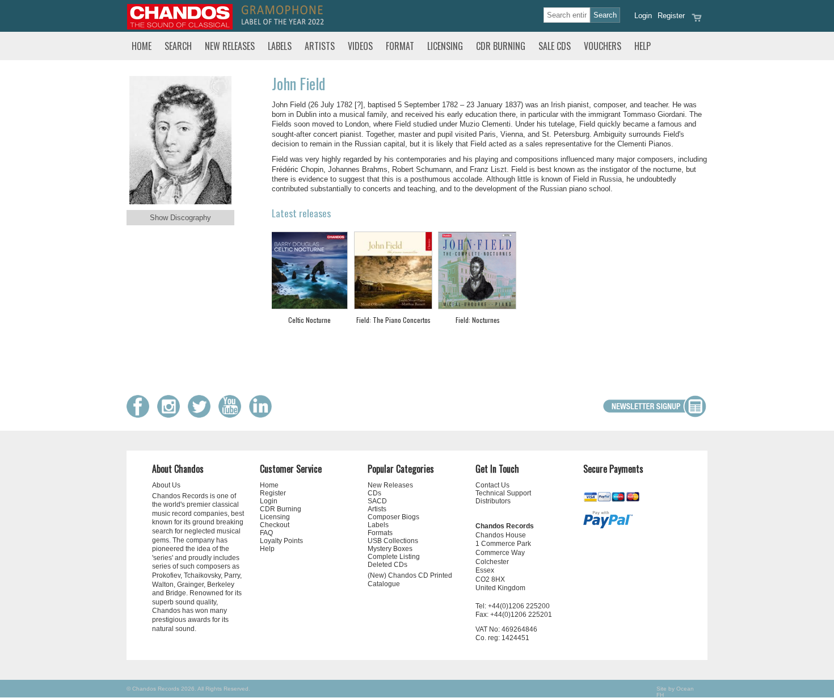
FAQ (266, 533)
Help (642, 46)
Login (643, 15)
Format (400, 46)
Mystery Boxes (390, 549)
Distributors (493, 501)
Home (141, 46)
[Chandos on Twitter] (202, 415)
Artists (320, 46)
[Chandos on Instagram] (171, 415)
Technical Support (503, 493)
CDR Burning (500, 46)
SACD (377, 501)
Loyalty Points (281, 541)
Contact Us (492, 485)
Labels (280, 46)
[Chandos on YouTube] (232, 415)
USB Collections (393, 541)
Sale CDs (554, 46)
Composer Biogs (393, 517)
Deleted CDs (387, 565)
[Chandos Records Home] (180, 27)
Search (178, 46)
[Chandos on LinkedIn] (263, 415)
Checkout (274, 525)
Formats (380, 533)
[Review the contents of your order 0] (697, 21)
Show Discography (180, 217)
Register (671, 15)
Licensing (445, 46)
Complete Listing (394, 557)
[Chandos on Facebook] (141, 415)
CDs (374, 493)
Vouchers (602, 46)
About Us (166, 485)
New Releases (230, 46)
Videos (360, 46)
